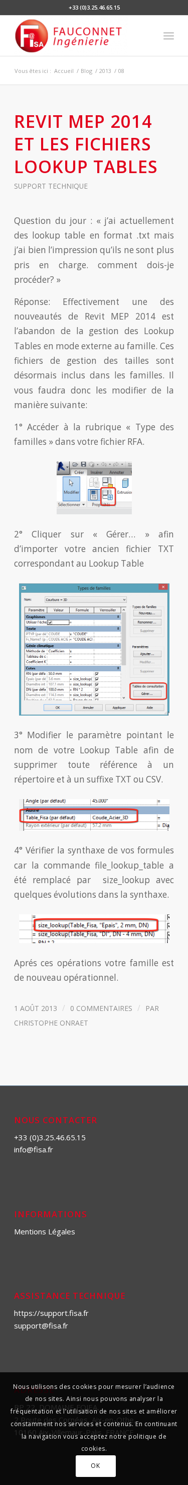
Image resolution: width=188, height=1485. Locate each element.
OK (95, 1465)
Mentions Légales (44, 1231)
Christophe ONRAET (51, 1023)
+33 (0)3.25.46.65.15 (50, 1137)
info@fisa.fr (33, 1149)
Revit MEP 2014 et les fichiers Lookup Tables (86, 143)
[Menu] (168, 36)
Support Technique (51, 186)
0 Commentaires (101, 1008)
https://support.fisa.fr (51, 1313)
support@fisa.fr (41, 1325)
